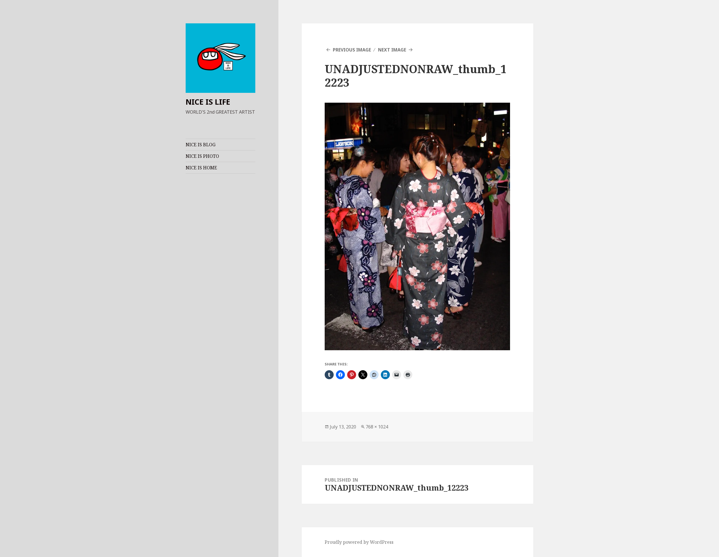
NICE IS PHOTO (202, 156)
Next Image (392, 50)
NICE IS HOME (201, 168)
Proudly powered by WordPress (359, 542)
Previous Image (352, 50)
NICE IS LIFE (208, 101)
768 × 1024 (377, 427)
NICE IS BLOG (200, 145)
